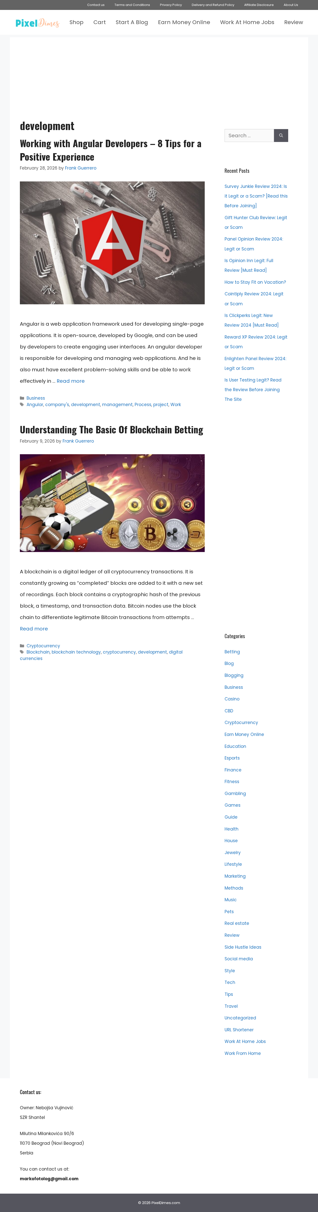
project (160, 405)
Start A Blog (132, 22)
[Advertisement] (159, 72)
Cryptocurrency (43, 646)
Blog (229, 663)
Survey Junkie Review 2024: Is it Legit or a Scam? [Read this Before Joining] (256, 196)
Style (230, 971)
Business (36, 398)
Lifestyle (233, 864)
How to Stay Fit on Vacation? (255, 282)
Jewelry (233, 853)
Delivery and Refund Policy (213, 4)
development (85, 405)
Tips (229, 994)
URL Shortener (239, 1030)
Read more (71, 381)
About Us (291, 4)
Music (231, 900)
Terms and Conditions (132, 4)
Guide (231, 817)
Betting (232, 652)
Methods (234, 888)
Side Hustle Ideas (243, 947)
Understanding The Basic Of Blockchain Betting (111, 429)
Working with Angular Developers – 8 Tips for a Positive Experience (110, 149)
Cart (99, 22)
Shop (76, 22)
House (231, 841)
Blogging (234, 675)
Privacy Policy (171, 4)
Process (143, 405)
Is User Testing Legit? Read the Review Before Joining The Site (253, 389)
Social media (239, 959)
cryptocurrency (119, 652)
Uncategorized (240, 1018)
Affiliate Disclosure (259, 4)
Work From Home (243, 1053)
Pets (229, 912)
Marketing (235, 876)
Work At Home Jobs (247, 22)
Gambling (235, 793)
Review (293, 22)
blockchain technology (76, 652)
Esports (232, 758)
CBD (229, 711)
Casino (232, 699)
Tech (230, 982)
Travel (231, 1006)
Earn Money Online (184, 22)
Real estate (237, 923)
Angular (35, 405)
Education (235, 746)
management (117, 405)
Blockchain (38, 652)
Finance (233, 770)
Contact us (96, 4)
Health (231, 829)
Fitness (232, 782)
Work (175, 405)
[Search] (281, 135)
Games (232, 805)
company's (57, 405)
